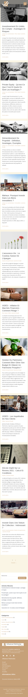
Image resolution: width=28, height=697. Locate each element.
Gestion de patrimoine (7, 260)
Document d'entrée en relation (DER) (11, 679)
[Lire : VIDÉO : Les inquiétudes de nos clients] (14, 403)
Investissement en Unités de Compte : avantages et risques (13, 28)
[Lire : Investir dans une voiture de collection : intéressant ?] (14, 509)
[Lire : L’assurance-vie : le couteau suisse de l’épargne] (14, 240)
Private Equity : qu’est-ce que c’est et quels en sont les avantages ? (13, 87)
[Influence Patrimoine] (5, 4)
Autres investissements (8, 530)
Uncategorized (5, 631)
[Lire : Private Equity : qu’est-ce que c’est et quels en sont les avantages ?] (14, 71)
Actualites (4, 671)
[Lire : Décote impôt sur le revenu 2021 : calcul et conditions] (14, 454)
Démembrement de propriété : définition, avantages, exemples (11, 140)
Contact (4, 669)
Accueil (4, 662)
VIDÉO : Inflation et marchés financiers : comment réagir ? (11, 308)
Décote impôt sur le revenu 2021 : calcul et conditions (12, 470)
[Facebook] (7, 655)
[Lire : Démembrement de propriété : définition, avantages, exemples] (14, 127)
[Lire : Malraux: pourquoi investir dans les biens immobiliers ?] (14, 182)
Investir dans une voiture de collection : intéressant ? (13, 525)
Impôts (4, 475)
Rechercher (4, 575)
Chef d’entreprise (6, 666)
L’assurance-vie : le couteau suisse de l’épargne (11, 255)
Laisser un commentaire (8, 33)
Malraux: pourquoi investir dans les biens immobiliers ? (13, 198)
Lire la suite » (5, 57)
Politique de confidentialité (16, 691)
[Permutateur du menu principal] (25, 3)
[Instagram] (10, 655)
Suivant (14, 563)
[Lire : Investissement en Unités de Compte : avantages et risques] (14, 13)
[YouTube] (3, 655)
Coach (3, 620)
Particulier (4, 664)
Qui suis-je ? (5, 668)
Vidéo (9, 313)
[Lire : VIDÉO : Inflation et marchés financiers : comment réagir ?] (14, 294)
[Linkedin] (13, 655)
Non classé (17, 33)
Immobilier (18, 145)
